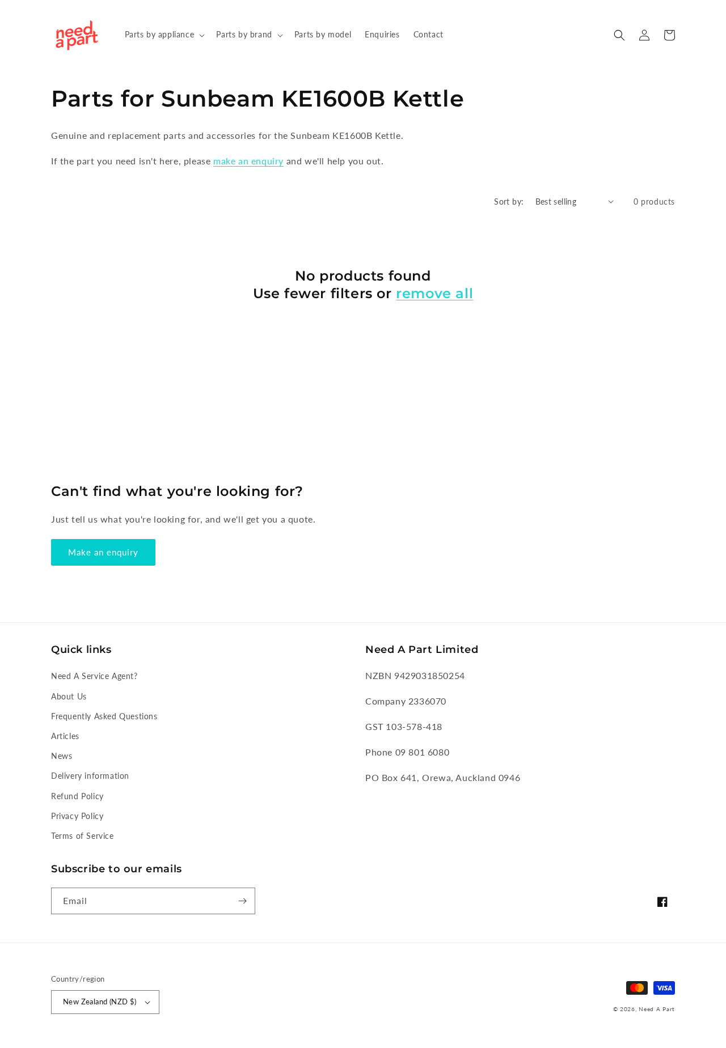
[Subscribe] (242, 901)
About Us (69, 696)
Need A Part (657, 1008)
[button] (164, 34)
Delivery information (90, 775)
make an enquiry (248, 160)
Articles (65, 736)
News (61, 756)
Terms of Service (82, 836)
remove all (434, 293)
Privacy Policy (77, 816)
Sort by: (509, 201)
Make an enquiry (103, 552)
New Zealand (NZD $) (100, 1001)
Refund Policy (77, 796)
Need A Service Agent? (94, 676)
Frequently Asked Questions (104, 716)
